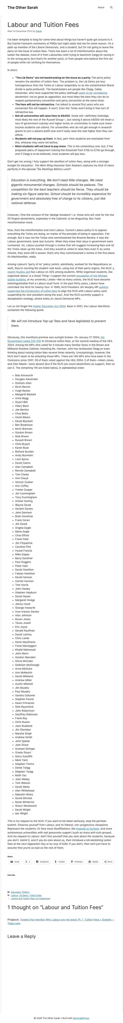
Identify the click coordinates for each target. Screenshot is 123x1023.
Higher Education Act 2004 (49, 306)
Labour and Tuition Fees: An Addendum (30, 898)
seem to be (86, 92)
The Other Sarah (23, 7)
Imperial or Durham (87, 828)
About (101, 7)
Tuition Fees (36, 895)
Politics (25, 892)
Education (16, 892)
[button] (111, 7)
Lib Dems (23, 895)
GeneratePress (81, 1018)
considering (100, 92)
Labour (14, 895)
